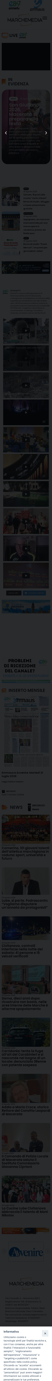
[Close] (45, 1333)
